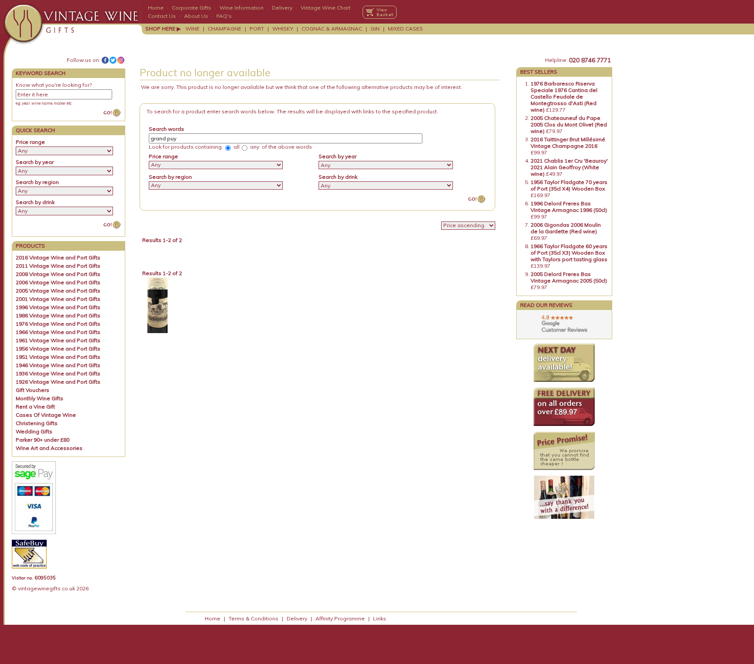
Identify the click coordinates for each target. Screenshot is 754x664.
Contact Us (162, 16)
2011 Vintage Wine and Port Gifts (58, 265)
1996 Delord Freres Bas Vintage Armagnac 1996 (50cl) (569, 206)
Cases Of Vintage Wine (46, 415)
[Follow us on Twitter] (113, 60)
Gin (375, 28)
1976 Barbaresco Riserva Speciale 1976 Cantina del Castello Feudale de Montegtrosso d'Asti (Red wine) (564, 96)
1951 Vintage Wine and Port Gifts (58, 357)
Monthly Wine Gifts (39, 398)
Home (156, 7)
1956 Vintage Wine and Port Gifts (58, 348)
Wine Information (241, 7)
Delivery (282, 7)
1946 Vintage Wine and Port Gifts (58, 365)
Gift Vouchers (32, 390)
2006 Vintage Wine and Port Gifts (58, 282)
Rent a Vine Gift (35, 406)
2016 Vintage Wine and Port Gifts (58, 257)
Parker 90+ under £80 (42, 439)
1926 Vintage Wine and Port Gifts (58, 381)
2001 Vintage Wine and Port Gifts (58, 299)
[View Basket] (380, 12)
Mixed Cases (405, 28)
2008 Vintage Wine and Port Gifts (58, 274)
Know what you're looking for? (54, 85)
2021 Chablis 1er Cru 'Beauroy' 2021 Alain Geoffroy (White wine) (569, 167)
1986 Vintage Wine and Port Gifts (58, 315)
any (254, 146)
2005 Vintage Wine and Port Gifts (58, 290)
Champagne (224, 28)
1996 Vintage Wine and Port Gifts (58, 307)
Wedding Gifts (34, 431)
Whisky (282, 28)
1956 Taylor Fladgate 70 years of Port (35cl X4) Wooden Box (569, 185)
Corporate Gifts (191, 7)
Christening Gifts (37, 423)
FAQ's (224, 16)
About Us (196, 16)
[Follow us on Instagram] (120, 60)
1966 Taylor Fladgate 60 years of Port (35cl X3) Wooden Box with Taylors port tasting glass (569, 252)
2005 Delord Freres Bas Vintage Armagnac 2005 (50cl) (569, 277)
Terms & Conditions (253, 618)
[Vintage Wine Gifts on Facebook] (105, 60)
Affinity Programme (340, 618)
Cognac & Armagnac (332, 28)
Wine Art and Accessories (49, 448)
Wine (192, 28)
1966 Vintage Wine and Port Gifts (58, 332)
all (236, 146)
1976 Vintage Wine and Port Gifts (58, 323)
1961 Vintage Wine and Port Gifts (58, 340)
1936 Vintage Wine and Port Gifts (58, 373)
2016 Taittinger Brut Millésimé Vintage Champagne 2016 (568, 142)
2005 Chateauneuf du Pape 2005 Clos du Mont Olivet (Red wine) (569, 124)
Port (257, 28)
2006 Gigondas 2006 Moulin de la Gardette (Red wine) (566, 228)
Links (379, 618)
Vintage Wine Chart (325, 7)
